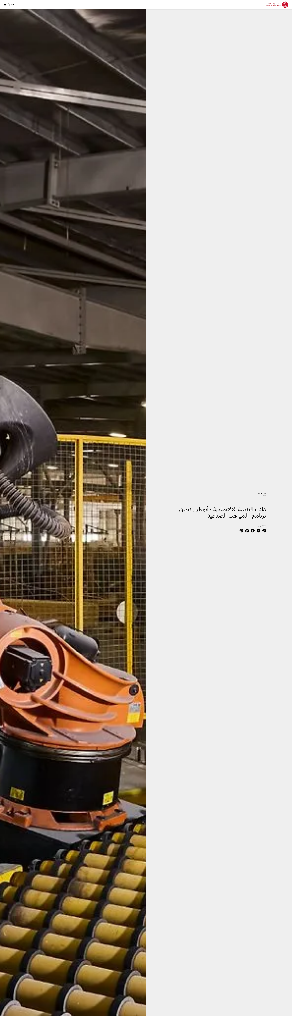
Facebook (253, 530)
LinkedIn (247, 530)
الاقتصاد (263, 495)
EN (12, 4)
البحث (9, 5)
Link (264, 530)
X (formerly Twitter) (258, 530)
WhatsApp (241, 530)
